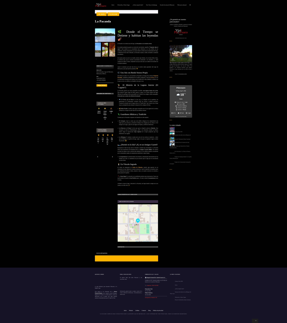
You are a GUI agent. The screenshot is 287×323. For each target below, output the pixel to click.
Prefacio (131, 310)
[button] (96, 59)
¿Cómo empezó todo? (138, 5)
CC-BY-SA (156, 241)
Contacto (144, 310)
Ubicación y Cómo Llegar (123, 5)
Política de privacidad (158, 310)
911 (156, 297)
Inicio (113, 5)
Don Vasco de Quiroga (151, 5)
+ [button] (119, 206)
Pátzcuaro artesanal (181, 5)
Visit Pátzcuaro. (163, 313)
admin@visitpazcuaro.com (180, 38)
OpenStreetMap (146, 241)
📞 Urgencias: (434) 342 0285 (151, 285)
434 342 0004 (148, 294)
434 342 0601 (148, 290)
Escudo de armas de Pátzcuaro (167, 5)
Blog (149, 310)
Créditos (137, 310)
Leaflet (137, 241)
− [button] (119, 208)
